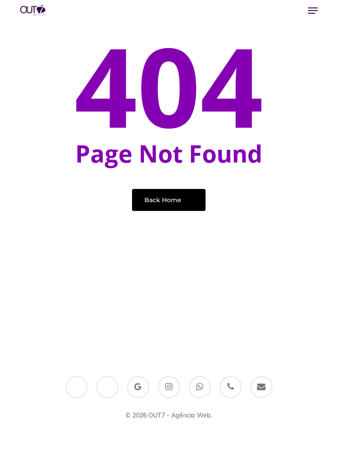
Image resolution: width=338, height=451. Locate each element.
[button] (313, 10)
